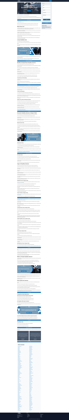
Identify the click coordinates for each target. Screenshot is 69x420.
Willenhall (19, 395)
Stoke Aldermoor (19, 377)
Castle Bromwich (31, 407)
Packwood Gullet (31, 387)
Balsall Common (31, 358)
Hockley (18, 409)
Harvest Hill (19, 408)
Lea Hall (30, 406)
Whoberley (19, 371)
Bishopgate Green (19, 346)
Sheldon (30, 394)
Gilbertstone (30, 405)
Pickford (18, 407)
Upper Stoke (19, 358)
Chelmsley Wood (31, 381)
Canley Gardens (19, 363)
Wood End (19, 389)
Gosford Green (19, 351)
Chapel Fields (19, 352)
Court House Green (20, 365)
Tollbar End (19, 402)
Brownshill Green (19, 388)
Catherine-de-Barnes (31, 375)
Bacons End (30, 389)
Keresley (19, 376)
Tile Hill (18, 403)
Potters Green (19, 390)
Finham (18, 394)
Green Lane (19, 383)
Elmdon (30, 382)
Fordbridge (30, 388)
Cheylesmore (19, 364)
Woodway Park (19, 401)
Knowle (30, 374)
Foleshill (19, 369)
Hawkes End (19, 397)
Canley (18, 382)
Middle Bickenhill (31, 369)
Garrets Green (30, 399)
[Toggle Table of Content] (22, 21)
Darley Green (30, 380)
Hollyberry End (30, 349)
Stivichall (19, 370)
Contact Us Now (29, 292)
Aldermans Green (19, 396)
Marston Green (30, 383)
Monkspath (30, 395)
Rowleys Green (19, 384)
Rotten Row (30, 376)
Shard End (30, 400)
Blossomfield (30, 401)
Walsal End (30, 368)
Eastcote (30, 370)
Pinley (18, 378)
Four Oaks (30, 356)
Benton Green (30, 351)
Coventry (19, 347)
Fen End (30, 363)
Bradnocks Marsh (31, 362)
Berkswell (30, 355)
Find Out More (29, 247)
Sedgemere (30, 364)
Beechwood (30, 350)
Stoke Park (19, 359)
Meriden (30, 357)
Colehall (30, 408)
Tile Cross (30, 393)
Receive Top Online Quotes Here (29, 327)
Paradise (19, 357)
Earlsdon (19, 353)
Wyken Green (19, 372)
